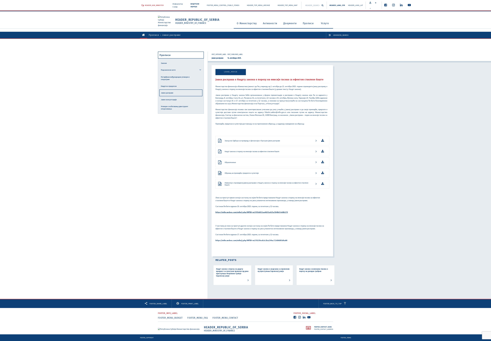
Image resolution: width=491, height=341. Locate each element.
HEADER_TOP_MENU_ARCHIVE (258, 5)
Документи (290, 23)
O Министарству (247, 23)
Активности (270, 23)
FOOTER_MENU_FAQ (197, 317)
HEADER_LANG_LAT (355, 5)
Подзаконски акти (168, 70)
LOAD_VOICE (230, 72)
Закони (164, 63)
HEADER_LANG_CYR (337, 5)
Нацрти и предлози (169, 86)
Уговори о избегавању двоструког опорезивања (174, 107)
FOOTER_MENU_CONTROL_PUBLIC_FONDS (223, 5)
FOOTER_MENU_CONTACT (225, 317)
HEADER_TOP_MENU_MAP (287, 5)
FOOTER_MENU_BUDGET (170, 317)
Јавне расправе (167, 93)
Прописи (308, 23)
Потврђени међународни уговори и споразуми (175, 78)
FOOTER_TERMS (346, 338)
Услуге (325, 23)
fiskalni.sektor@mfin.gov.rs (275, 112)
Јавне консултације (169, 99)
